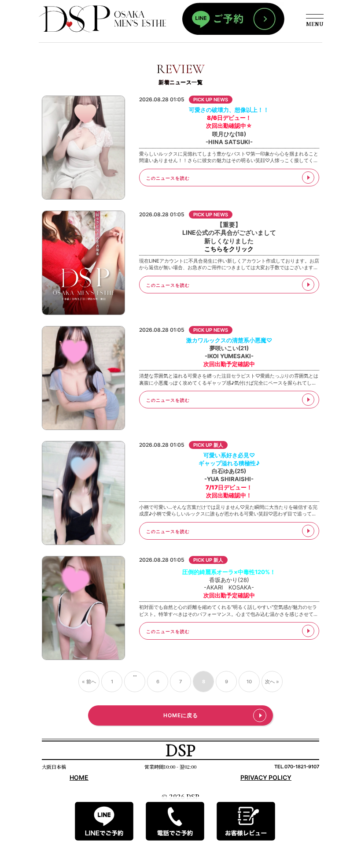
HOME (79, 777)
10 (249, 681)
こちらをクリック (229, 248)
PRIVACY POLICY (265, 777)
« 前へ (89, 681)
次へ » (272, 681)
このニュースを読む (168, 178)
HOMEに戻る (180, 715)
